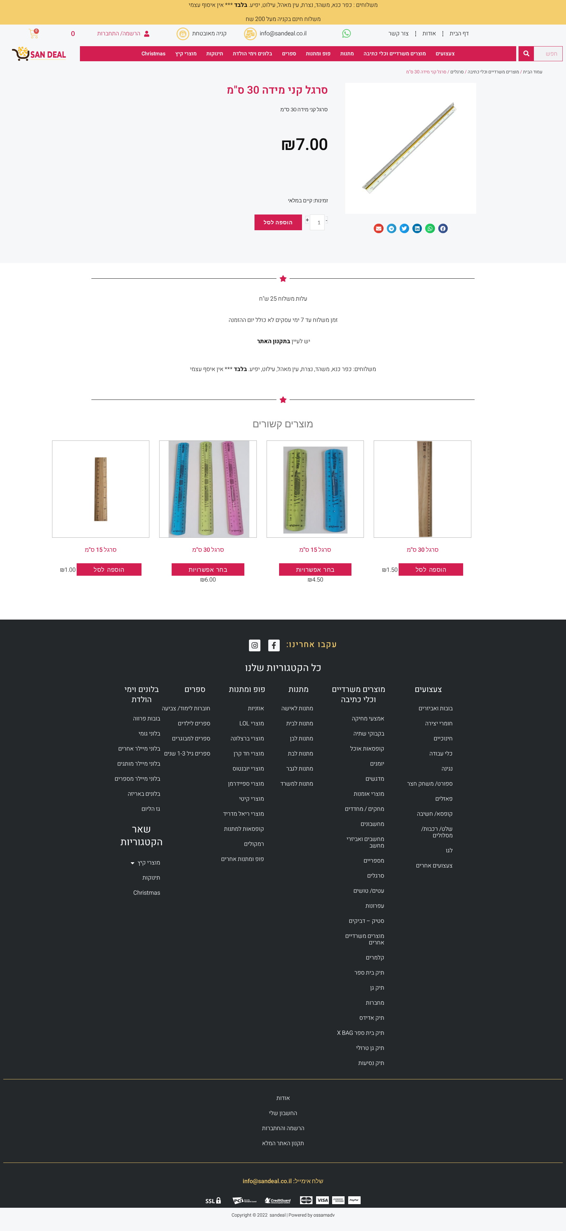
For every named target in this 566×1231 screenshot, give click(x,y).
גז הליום (151, 809)
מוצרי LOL (251, 723)
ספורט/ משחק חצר (430, 783)
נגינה (447, 768)
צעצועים (445, 54)
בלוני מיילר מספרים (137, 778)
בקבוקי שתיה (368, 733)
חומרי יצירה (439, 723)
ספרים (289, 54)
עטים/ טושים (368, 890)
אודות (429, 33)
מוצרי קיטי (251, 798)
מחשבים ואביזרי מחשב (365, 842)
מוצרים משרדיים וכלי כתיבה (395, 54)
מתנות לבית (299, 723)
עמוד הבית (532, 71)
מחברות (375, 1002)
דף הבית (459, 33)
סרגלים (457, 71)
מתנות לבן (301, 738)
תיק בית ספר (369, 972)
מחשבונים (372, 824)
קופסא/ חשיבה (435, 814)
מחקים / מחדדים (364, 809)
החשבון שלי (283, 1113)
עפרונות (375, 906)
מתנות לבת (300, 753)
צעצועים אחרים (434, 865)
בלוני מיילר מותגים (138, 763)
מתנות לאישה (297, 708)
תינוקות (214, 54)
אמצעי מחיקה (368, 718)
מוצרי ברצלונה (247, 738)
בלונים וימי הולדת (252, 54)
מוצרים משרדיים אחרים (364, 939)
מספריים (374, 860)
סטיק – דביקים (366, 921)
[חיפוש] (526, 54)
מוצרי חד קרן (249, 753)
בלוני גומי (149, 733)
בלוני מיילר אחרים (139, 748)
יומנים (377, 763)
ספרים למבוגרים (191, 738)
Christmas (153, 54)
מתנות (347, 54)
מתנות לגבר (299, 768)
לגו (449, 850)
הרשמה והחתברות (283, 1128)
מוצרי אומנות (369, 794)
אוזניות (256, 708)
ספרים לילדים (194, 723)
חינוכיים (443, 738)
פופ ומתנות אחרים (242, 859)
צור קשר (398, 33)
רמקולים (254, 844)
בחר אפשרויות (315, 569)
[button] (443, 228)
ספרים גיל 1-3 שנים (187, 753)
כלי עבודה (441, 753)
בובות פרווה (146, 718)
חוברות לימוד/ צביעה (186, 708)
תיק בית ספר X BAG (360, 1033)
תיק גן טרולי (370, 1048)
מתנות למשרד (296, 783)
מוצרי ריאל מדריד (243, 814)
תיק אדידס (371, 1018)
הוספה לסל (278, 222)
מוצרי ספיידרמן (246, 783)
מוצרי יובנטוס (248, 768)
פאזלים (444, 798)
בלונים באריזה (144, 794)
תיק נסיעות (371, 1063)
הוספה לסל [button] (431, 569)
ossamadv (324, 1215)
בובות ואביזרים (436, 708)
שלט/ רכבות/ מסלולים (437, 832)
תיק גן (377, 987)
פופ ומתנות (318, 54)
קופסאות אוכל (367, 748)
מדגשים (375, 778)
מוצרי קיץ (186, 54)
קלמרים (375, 957)
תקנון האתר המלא (283, 1143)
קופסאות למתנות (244, 829)
